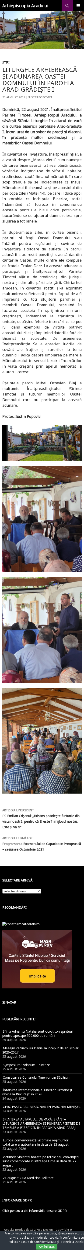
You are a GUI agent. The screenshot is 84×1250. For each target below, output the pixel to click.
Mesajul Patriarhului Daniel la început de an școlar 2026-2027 (40, 1050)
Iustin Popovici (40, 97)
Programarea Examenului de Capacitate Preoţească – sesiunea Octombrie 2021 (41, 843)
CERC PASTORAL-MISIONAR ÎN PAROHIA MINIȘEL (41, 1106)
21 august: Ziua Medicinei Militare (28, 1178)
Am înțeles (47, 1246)
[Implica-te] (37, 959)
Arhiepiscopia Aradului (25, 5)
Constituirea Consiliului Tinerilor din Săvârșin (36, 1077)
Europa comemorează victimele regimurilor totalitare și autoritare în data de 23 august (35, 1142)
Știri (5, 62)
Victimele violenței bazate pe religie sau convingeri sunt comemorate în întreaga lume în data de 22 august (40, 1161)
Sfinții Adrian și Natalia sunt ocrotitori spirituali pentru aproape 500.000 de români (37, 1033)
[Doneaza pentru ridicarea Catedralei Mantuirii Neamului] (21, 923)
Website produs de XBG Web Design (28, 1230)
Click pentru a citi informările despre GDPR (34, 1210)
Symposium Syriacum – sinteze (26, 1065)
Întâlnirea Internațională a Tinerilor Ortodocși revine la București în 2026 (37, 1092)
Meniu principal (78, 5)
